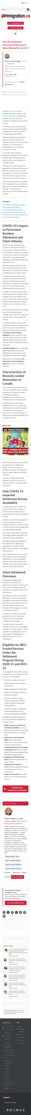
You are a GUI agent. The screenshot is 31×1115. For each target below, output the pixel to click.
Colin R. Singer (15, 61)
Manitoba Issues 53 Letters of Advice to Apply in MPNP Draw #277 (17, 984)
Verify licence (16, 872)
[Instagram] (14, 1110)
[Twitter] (20, 1110)
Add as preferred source (17, 903)
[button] (15, 33)
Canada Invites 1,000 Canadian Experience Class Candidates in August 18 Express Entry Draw (17, 976)
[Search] (28, 9)
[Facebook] (10, 1110)
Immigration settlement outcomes (11, 924)
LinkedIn (23, 872)
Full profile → (8, 872)
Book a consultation (17, 877)
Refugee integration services (21, 926)
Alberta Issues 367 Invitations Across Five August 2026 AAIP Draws (17, 992)
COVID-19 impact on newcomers (14, 921)
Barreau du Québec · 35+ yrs (12, 856)
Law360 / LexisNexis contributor (13, 864)
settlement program (15, 111)
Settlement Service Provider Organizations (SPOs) (15, 928)
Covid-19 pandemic (9, 116)
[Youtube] (17, 1110)
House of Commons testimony (12, 860)
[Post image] (5, 950)
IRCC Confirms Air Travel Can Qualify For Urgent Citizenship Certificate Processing (17, 968)
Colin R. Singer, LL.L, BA (13, 818)
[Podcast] (23, 1110)
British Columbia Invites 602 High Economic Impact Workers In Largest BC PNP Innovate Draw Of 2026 (18, 952)
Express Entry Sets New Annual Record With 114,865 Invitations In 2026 (17, 960)
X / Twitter (7, 877)
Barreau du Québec (11, 830)
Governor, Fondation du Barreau (13, 868)
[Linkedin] (7, 1110)
